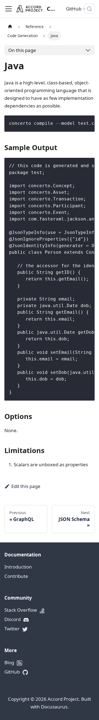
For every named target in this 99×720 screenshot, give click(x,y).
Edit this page (25, 486)
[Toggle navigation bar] (8, 9)
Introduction (18, 567)
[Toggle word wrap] (77, 123)
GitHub (73, 8)
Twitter (12, 628)
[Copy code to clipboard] (87, 123)
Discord (13, 619)
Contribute (16, 576)
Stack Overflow (21, 610)
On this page (22, 50)
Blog (9, 662)
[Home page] (9, 26)
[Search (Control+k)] (89, 9)
